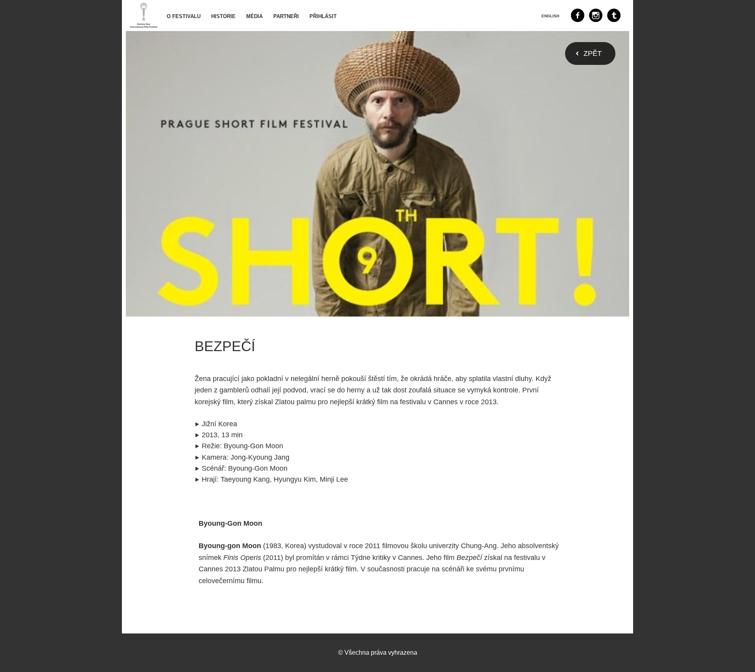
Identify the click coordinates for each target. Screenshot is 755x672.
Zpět (593, 53)
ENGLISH (550, 16)
